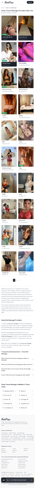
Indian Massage (12, 433)
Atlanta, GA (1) (4, 466)
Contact (3, 475)
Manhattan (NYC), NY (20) (7, 459)
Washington (4, 452)
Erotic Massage (13, 436)
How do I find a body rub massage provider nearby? (15, 375)
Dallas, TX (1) (4, 467)
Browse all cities (19, 472)
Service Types (11, 474)
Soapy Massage (20, 433)
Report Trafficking (26, 475)
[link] (9, 39)
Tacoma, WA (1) (21, 467)
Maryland (15, 450)
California (26, 448)
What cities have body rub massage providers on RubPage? (15, 359)
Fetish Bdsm (12, 441)
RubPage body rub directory (7, 472)
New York (3, 448)
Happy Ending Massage (15, 438)
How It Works (4, 474)
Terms (7, 475)
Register (30, 2)
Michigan (3, 450)
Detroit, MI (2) (4, 464)
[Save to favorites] (15, 17)
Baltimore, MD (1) (22, 464)
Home (2, 7)
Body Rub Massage (6, 336)
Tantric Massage (5, 441)
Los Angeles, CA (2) (5, 462)
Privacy (12, 475)
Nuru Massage (30, 438)
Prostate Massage (5, 436)
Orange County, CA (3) (23, 461)
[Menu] (2, 2)
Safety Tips (29, 474)
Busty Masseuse (4, 438)
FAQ (22, 474)
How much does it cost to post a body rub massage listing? (16, 369)
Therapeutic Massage (6, 439)
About (25, 472)
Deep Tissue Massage (27, 434)
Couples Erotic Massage (17, 439)
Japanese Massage (17, 434)
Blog (25, 474)
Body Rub (24, 438)
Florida (14, 448)
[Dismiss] (31, 480)
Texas (14, 452)
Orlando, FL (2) (21, 462)
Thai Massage (4, 433)
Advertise (18, 474)
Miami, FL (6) (4, 461)
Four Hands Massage (28, 439)
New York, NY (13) (22, 459)
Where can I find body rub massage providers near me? (16, 364)
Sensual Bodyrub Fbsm (6, 434)
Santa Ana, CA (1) (22, 466)
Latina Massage (22, 436)
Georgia (25, 450)
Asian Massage (30, 436)
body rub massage (13, 323)
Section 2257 (18, 475)
